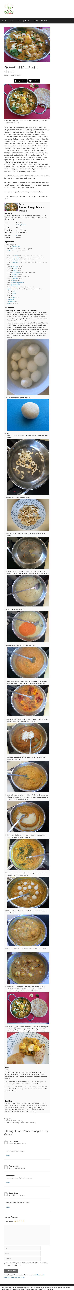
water (9, 251)
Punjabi (23, 225)
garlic (15, 270)
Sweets (4, 21)
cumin (13, 280)
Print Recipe (35, 81)
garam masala (15, 285)
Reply (8, 1155)
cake (18, 21)
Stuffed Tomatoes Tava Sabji (14, 1120)
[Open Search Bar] (71, 20)
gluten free (26, 21)
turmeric (15, 274)
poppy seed (15, 262)
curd (13, 249)
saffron (9, 289)
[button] (5, 213)
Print (22, 204)
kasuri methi (16, 272)
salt (8, 303)
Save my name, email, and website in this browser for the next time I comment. (26, 1264)
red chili (13, 276)
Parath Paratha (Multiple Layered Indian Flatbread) (21, 1122)
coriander (15, 278)
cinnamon (11, 301)
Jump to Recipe (21, 81)
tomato (16, 258)
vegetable (9, 1119)
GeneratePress (47, 1287)
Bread (36, 21)
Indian (18, 225)
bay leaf (11, 299)
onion (16, 256)
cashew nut (15, 260)
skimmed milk (15, 247)
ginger (15, 268)
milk (14, 291)
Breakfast (44, 21)
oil (13, 295)
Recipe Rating (9, 1221)
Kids (11, 21)
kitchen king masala (17, 283)
